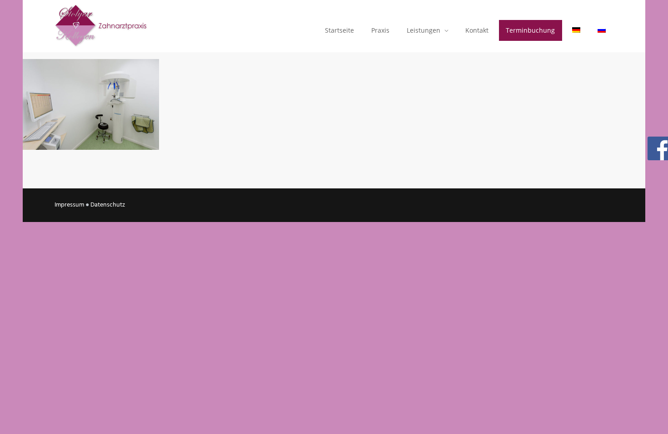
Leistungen (423, 30)
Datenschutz (107, 205)
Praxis (380, 30)
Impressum (69, 205)
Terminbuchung (530, 30)
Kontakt (477, 30)
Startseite (339, 30)
